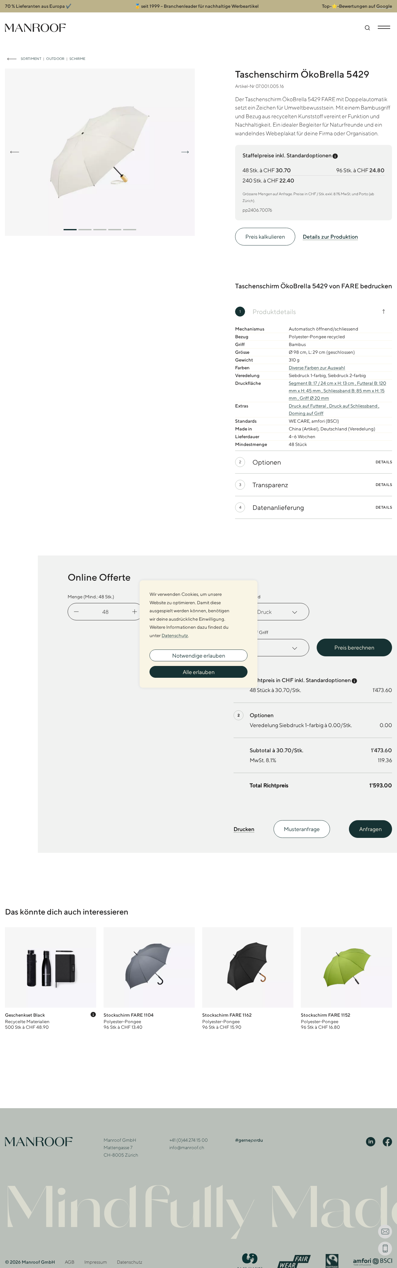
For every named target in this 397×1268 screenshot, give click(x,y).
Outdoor (55, 58)
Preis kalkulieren (265, 236)
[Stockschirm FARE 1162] (247, 978)
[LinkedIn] (370, 1141)
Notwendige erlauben (198, 655)
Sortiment (31, 58)
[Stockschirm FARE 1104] (149, 978)
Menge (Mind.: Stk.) (91, 596)
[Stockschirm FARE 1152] (346, 978)
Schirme (77, 58)
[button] (70, 229)
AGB (69, 1262)
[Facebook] (387, 1141)
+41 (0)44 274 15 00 (188, 1140)
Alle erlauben (199, 672)
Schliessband (247, 596)
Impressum (95, 1262)
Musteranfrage (302, 829)
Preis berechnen (354, 647)
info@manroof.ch (186, 1147)
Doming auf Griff (251, 632)
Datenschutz (129, 1262)
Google (384, 6)
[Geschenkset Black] (50, 978)
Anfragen (370, 829)
